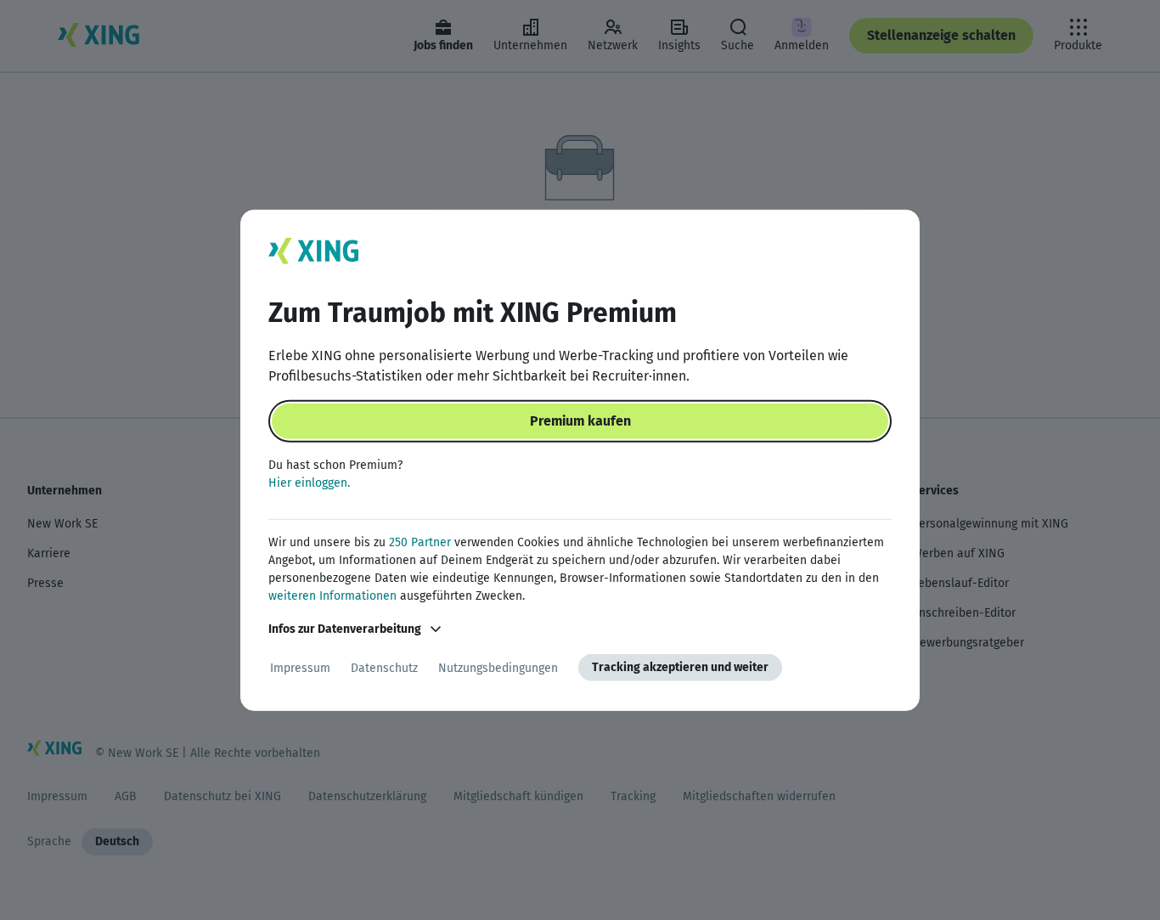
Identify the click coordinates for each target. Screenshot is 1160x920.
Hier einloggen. (309, 483)
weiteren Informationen (332, 596)
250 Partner (420, 542)
